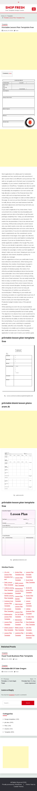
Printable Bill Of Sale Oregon (14, 668)
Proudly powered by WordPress (12, 784)
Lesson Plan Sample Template (19, 598)
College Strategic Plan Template (30, 611)
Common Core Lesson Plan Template (8, 603)
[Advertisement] (18, 51)
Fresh (16, 30)
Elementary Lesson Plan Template (19, 622)
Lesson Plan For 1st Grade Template (19, 614)
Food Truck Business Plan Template (17, 656)
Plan (5, 725)
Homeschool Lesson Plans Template (19, 591)
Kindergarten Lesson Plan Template (8, 616)
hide (10, 73)
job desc (7, 722)
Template (5, 24)
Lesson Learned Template (29, 603)
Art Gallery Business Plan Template (30, 635)
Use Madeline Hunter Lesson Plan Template (8, 595)
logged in (12, 695)
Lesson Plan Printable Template (29, 574)
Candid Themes (18, 786)
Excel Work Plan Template (30, 582)
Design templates (9, 719)
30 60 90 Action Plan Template (29, 590)
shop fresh (15, 7)
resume (6, 729)
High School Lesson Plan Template (19, 606)
